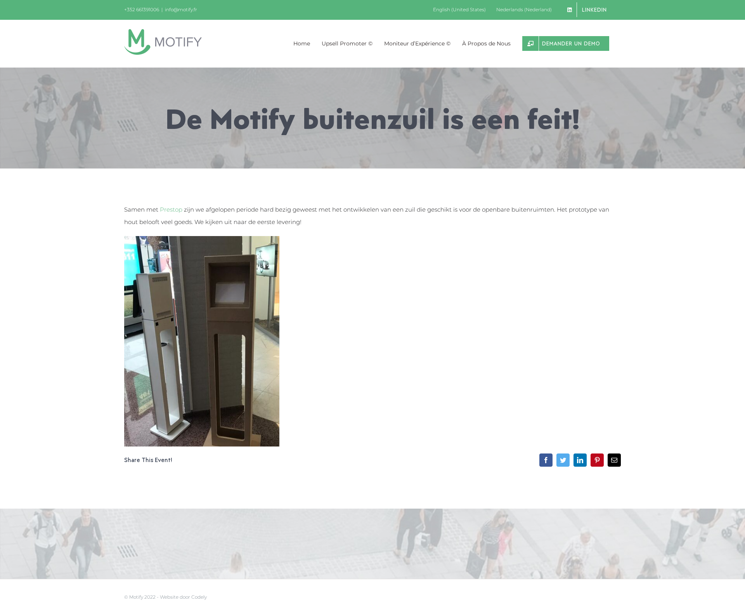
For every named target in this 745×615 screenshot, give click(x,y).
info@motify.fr (181, 9)
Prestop (171, 209)
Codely (199, 597)
